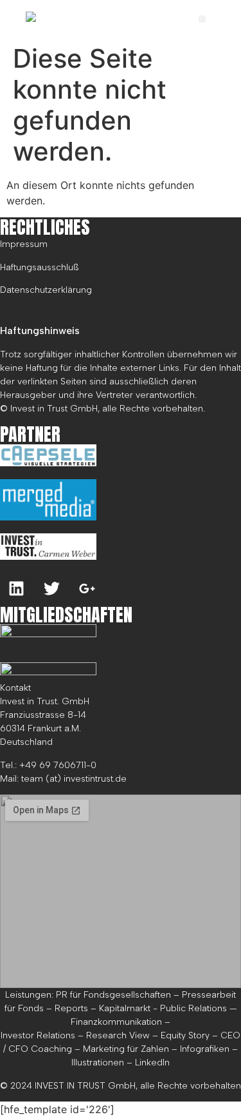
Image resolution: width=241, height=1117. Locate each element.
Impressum (24, 244)
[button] (202, 19)
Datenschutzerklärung (46, 289)
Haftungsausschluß (39, 267)
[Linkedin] (16, 589)
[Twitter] (51, 589)
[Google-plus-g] (87, 589)
